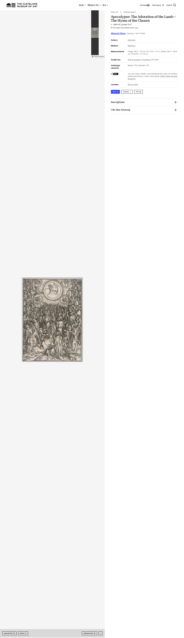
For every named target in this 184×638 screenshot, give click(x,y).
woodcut (131, 46)
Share (114, 91)
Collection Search (129, 12)
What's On (93, 5)
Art (104, 5)
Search (169, 5)
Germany (132, 40)
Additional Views (88, 633)
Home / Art (114, 12)
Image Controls (8, 633)
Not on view (133, 84)
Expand (22, 633)
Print (137, 91)
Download (126, 91)
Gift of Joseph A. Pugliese (139, 60)
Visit (81, 5)
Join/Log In (156, 5)
